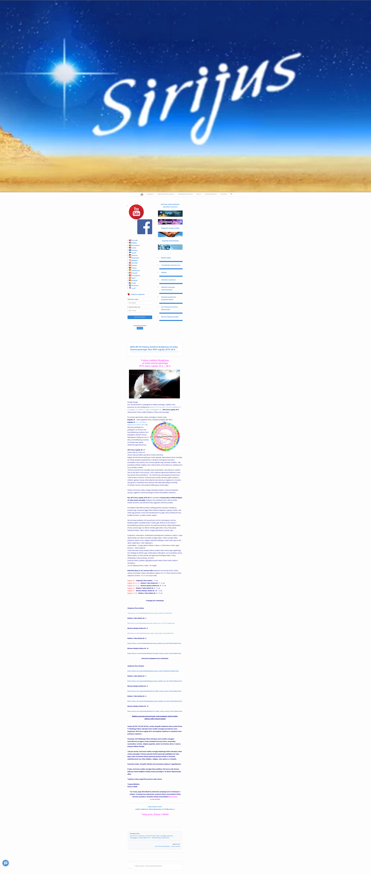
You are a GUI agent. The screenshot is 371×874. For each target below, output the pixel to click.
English (134, 243)
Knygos (198, 194)
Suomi (134, 253)
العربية (133, 288)
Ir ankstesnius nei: (134, 307)
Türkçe (134, 268)
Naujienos (150, 194)
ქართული (134, 260)
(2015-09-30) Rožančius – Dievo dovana (167, 846)
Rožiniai (164, 272)
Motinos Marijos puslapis (170, 317)
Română (134, 280)
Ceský (134, 283)
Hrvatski (135, 263)
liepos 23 (149, 410)
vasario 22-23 (154, 407)
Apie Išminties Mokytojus (185, 194)
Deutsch (134, 255)
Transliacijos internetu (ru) (170, 265)
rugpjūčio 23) (157, 410)
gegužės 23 (134, 410)
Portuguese (136, 275)
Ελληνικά (135, 285)
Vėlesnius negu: (133, 299)
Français (134, 273)
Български (136, 245)
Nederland (135, 258)
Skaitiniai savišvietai (168, 280)
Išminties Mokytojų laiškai (166, 194)
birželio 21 (141, 410)
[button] (231, 194)
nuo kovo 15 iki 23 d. (165, 407)
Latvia (134, 248)
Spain (133, 278)
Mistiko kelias (166, 258)
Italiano (134, 265)
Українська (136, 270)
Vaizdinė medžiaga (210, 194)
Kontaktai (223, 194)
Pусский (135, 240)
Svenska (134, 250)
